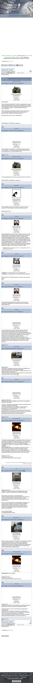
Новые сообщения (6, 55)
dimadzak (16, 185)
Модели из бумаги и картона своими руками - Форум (8, 69)
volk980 (16, 254)
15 (23, 585)
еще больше (10, 456)
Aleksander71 (16, 517)
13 (24, 519)
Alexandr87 (16, 346)
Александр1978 (16, 418)
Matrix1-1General (17, 81)
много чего (7, 455)
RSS (30, 55)
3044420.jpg (23, 247)
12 (24, 470)
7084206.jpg (13, 247)
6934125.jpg (5, 249)
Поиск (27, 55)
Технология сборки (5, 71)
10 (24, 381)
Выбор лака (10, 72)
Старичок (16, 216)
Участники (14, 55)
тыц (10, 211)
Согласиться (16, 681)
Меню (4, 15)
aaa (16, 468)
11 (24, 420)
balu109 (16, 128)
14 (24, 553)
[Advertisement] (16, 35)
